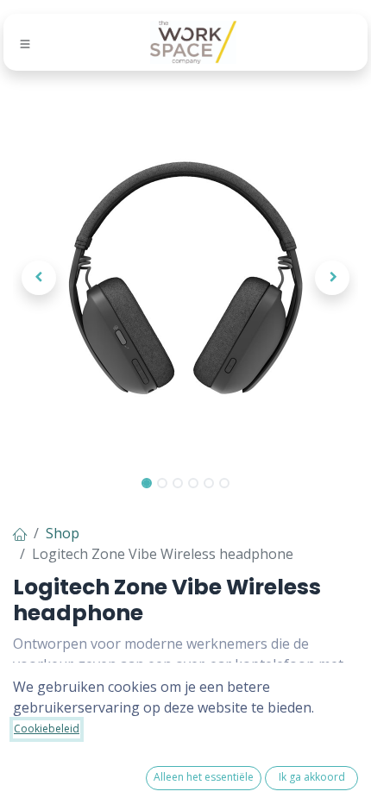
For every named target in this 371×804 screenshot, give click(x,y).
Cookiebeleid (46, 728)
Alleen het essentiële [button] (204, 776)
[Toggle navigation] (25, 43)
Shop (62, 533)
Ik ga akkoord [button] (312, 776)
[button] (39, 278)
